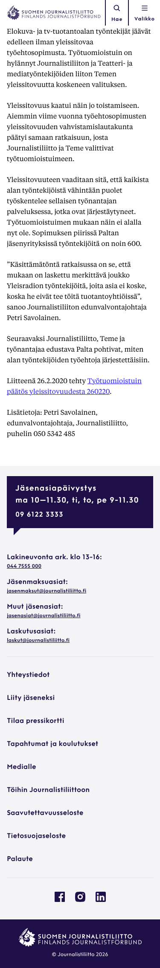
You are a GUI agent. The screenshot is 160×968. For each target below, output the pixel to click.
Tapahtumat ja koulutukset (52, 744)
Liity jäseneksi (31, 698)
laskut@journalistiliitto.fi (38, 640)
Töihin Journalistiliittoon (48, 790)
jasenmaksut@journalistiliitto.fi (46, 591)
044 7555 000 (24, 566)
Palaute (20, 859)
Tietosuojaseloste (36, 836)
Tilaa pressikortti (35, 721)
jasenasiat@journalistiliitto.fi (43, 615)
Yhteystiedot (28, 675)
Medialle (21, 767)
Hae (116, 19)
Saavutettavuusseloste (45, 813)
